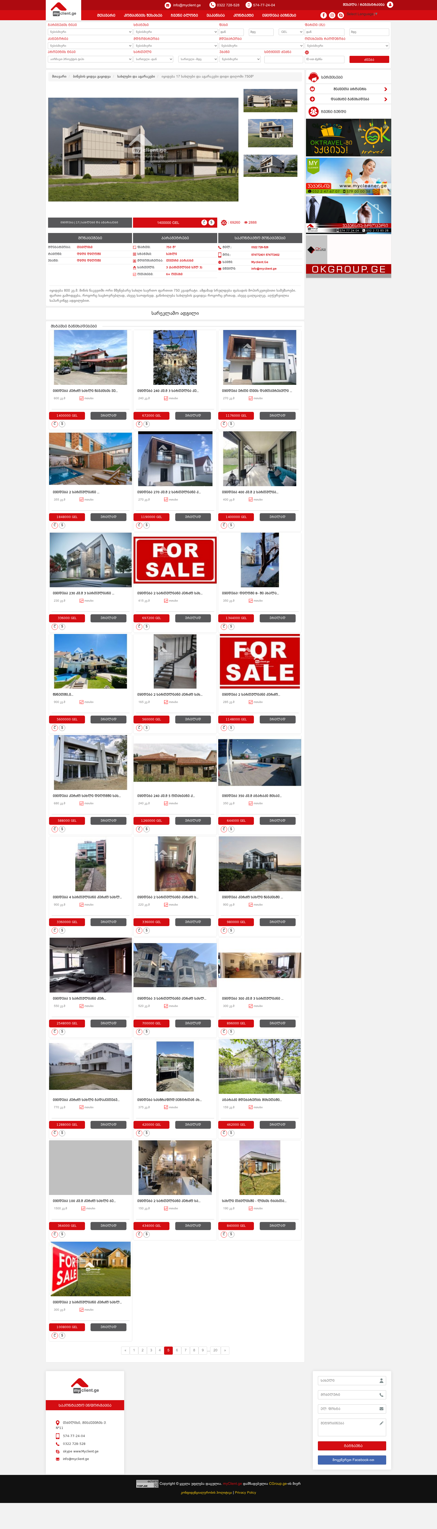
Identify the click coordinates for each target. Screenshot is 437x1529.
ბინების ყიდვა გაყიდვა (92, 76)
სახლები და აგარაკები (136, 76)
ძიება (369, 60)
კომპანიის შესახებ (143, 15)
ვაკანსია (216, 15)
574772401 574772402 (265, 255)
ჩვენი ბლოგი (184, 15)
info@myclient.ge (186, 5)
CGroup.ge (278, 1484)
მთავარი (106, 15)
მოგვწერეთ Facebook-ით (353, 1460)
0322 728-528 (228, 5)
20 (215, 1350)
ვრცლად (109, 415)
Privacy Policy (245, 1492)
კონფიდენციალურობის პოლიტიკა (206, 1492)
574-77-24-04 (264, 5)
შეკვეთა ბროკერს (350, 89)
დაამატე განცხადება (350, 99)
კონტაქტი (243, 15)
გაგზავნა (353, 1446)
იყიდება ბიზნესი (279, 15)
